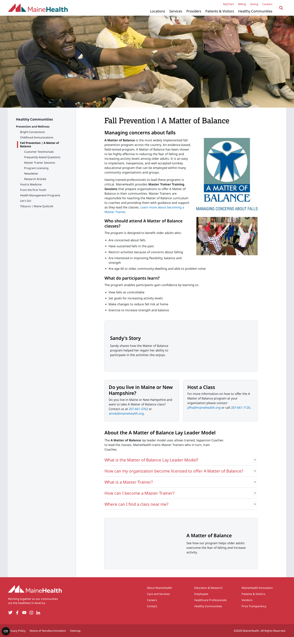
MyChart (228, 4)
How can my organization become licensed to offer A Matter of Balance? (173, 471)
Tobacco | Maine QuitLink (36, 206)
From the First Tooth (33, 190)
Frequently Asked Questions (42, 157)
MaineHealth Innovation (257, 588)
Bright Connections (32, 132)
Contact (152, 606)
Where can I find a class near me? (136, 504)
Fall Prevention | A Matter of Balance (39, 144)
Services (175, 11)
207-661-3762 (138, 409)
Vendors (247, 600)
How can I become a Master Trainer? (139, 493)
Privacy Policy (17, 631)
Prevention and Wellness (33, 126)
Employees (201, 594)
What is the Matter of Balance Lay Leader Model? (151, 460)
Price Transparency (254, 606)
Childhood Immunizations (36, 137)
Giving (254, 4)
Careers (267, 4)
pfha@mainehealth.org (203, 407)
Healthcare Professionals (210, 600)
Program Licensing (36, 168)
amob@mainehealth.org (126, 413)
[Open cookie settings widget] (6, 631)
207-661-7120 (240, 407)
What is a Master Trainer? (128, 482)
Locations (157, 11)
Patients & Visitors (219, 11)
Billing (242, 4)
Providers (193, 11)
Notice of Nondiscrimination (48, 631)
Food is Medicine (31, 184)
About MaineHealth (159, 588)
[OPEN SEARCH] (281, 8)
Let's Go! (25, 201)
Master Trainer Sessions (39, 162)
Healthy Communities (255, 11)
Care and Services (158, 594)
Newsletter (31, 173)
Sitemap (75, 631)
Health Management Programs (40, 195)
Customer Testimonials (39, 152)
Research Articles (35, 179)
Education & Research (208, 588)
